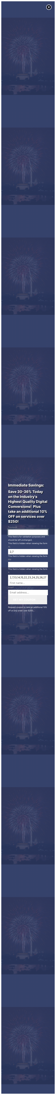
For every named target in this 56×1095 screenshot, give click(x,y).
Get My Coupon (24, 599)
